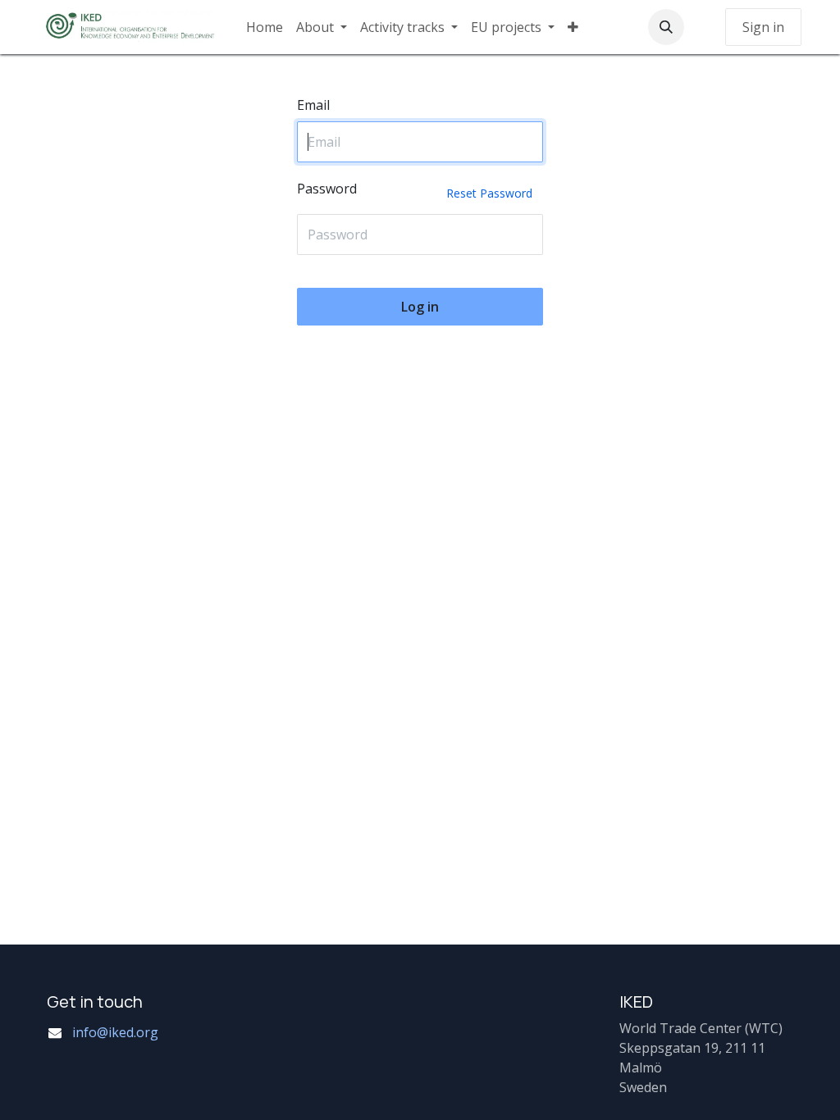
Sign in (763, 27)
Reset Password (489, 193)
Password (414, 190)
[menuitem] (265, 27)
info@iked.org (115, 1032)
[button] (666, 27)
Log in (420, 307)
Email (313, 105)
